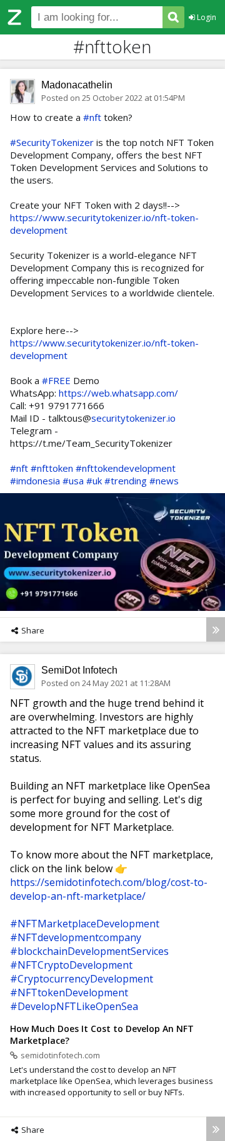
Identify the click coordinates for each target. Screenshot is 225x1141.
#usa (73, 480)
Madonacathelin (76, 85)
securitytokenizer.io (133, 418)
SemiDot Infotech (79, 670)
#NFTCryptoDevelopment (71, 965)
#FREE (56, 380)
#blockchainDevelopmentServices (89, 951)
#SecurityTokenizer (52, 142)
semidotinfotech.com (60, 1055)
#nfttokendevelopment (126, 468)
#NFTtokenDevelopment (69, 992)
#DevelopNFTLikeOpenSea (74, 1006)
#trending (125, 480)
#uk (94, 480)
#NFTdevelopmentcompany (75, 937)
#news (164, 480)
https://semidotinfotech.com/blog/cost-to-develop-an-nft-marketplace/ (109, 889)
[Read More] (215, 629)
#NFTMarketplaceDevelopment (84, 923)
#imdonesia (35, 480)
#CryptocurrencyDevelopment (81, 979)
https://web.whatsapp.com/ (118, 393)
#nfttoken (52, 468)
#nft (92, 117)
